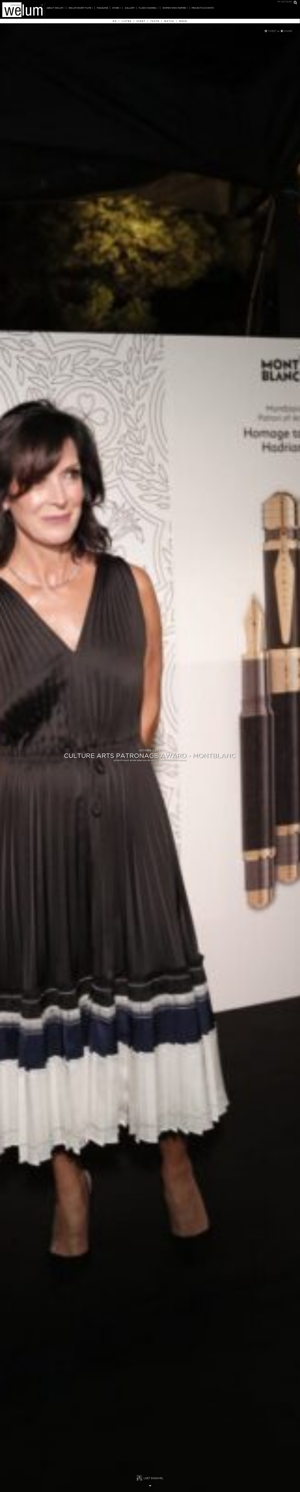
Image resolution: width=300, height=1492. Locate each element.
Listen (127, 21)
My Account (285, 1)
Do (115, 21)
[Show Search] (294, 2)
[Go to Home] (22, 10)
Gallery (130, 8)
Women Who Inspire (174, 8)
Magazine (102, 8)
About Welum (55, 8)
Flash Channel (148, 8)
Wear (183, 21)
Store (115, 8)
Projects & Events (203, 8)
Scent (141, 21)
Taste (154, 21)
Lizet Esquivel (153, 1478)
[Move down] (150, 1485)
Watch (169, 21)
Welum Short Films (79, 8)
